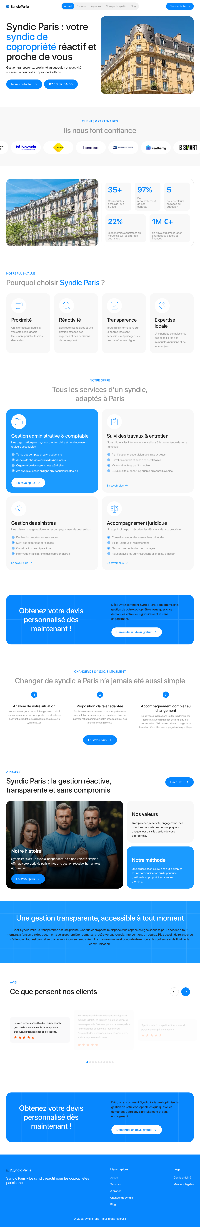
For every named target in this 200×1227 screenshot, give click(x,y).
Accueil (68, 6)
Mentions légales (184, 1184)
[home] (17, 6)
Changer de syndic (116, 6)
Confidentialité (182, 1177)
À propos (96, 6)
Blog (133, 6)
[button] (174, 991)
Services (81, 6)
